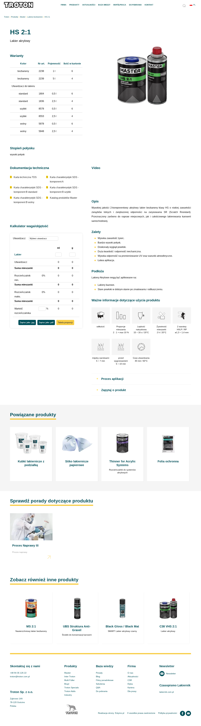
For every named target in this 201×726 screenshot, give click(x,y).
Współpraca (119, 5)
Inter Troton (69, 676)
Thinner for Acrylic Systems (122, 454)
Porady (99, 673)
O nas (130, 673)
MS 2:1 (31, 617)
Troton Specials (71, 687)
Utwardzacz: (19, 238)
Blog (98, 676)
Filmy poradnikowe (104, 680)
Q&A (98, 687)
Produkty (74, 5)
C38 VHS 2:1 (168, 617)
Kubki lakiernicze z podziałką (31, 454)
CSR (130, 680)
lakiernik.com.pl (166, 692)
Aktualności (88, 5)
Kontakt (149, 5)
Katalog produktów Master (63, 198)
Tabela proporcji (65, 322)
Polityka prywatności (167, 713)
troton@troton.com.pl (20, 676)
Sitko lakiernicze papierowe (77, 454)
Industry (68, 695)
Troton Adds (69, 691)
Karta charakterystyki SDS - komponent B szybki (64, 189)
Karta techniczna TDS (25, 177)
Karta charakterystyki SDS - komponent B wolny (28, 200)
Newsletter (171, 673)
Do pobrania (135, 5)
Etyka (130, 684)
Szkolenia (100, 684)
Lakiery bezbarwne (35, 17)
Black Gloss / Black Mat (122, 617)
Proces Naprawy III (31, 536)
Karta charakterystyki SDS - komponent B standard (28, 189)
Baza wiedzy (104, 5)
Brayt (66, 684)
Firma (63, 5)
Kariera (131, 687)
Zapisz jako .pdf (46, 322)
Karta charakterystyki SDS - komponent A (64, 179)
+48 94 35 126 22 (18, 673)
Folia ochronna (168, 454)
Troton (6, 17)
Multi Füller (69, 680)
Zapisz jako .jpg (27, 322)
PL (194, 5)
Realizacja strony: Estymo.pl (111, 713)
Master (22, 17)
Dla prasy (132, 691)
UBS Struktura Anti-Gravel (77, 617)
